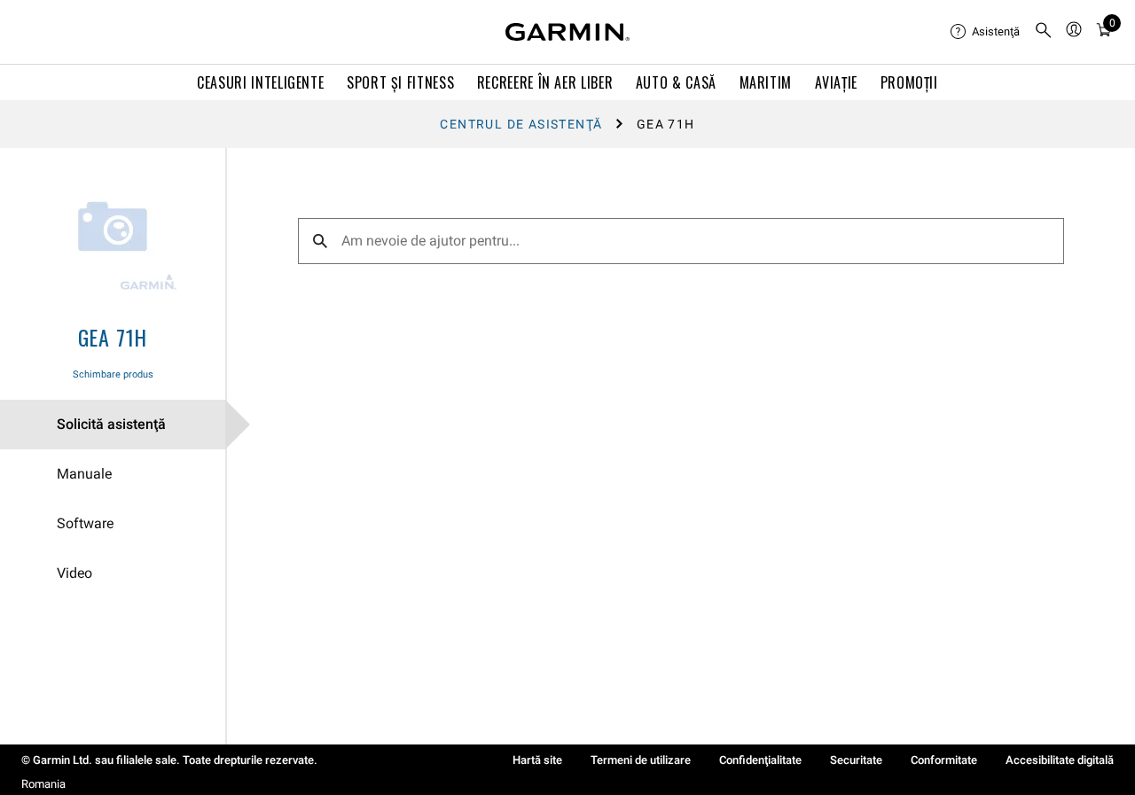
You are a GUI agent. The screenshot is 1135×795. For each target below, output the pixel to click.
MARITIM (766, 82)
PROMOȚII (909, 82)
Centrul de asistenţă (521, 124)
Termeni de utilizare (641, 760)
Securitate (856, 760)
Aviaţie (836, 82)
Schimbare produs (113, 374)
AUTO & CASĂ (676, 82)
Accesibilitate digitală (1060, 760)
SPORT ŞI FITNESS (400, 82)
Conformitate (944, 760)
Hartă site (537, 760)
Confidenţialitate (760, 760)
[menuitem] (985, 32)
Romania (43, 784)
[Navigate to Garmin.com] (567, 32)
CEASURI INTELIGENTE (260, 82)
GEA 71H (113, 337)
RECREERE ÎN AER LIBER (545, 82)
